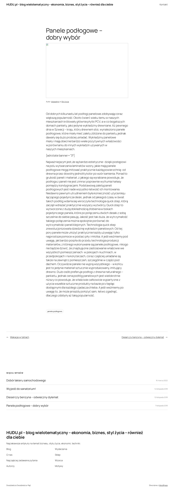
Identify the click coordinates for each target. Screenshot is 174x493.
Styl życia (65, 101)
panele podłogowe (54, 311)
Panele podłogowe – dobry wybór (27, 405)
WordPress (163, 485)
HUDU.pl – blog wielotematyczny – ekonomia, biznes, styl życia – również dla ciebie (59, 4)
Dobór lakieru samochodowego (26, 380)
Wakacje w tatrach (19, 337)
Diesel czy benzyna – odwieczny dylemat (143, 337)
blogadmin (55, 101)
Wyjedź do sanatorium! (21, 388)
